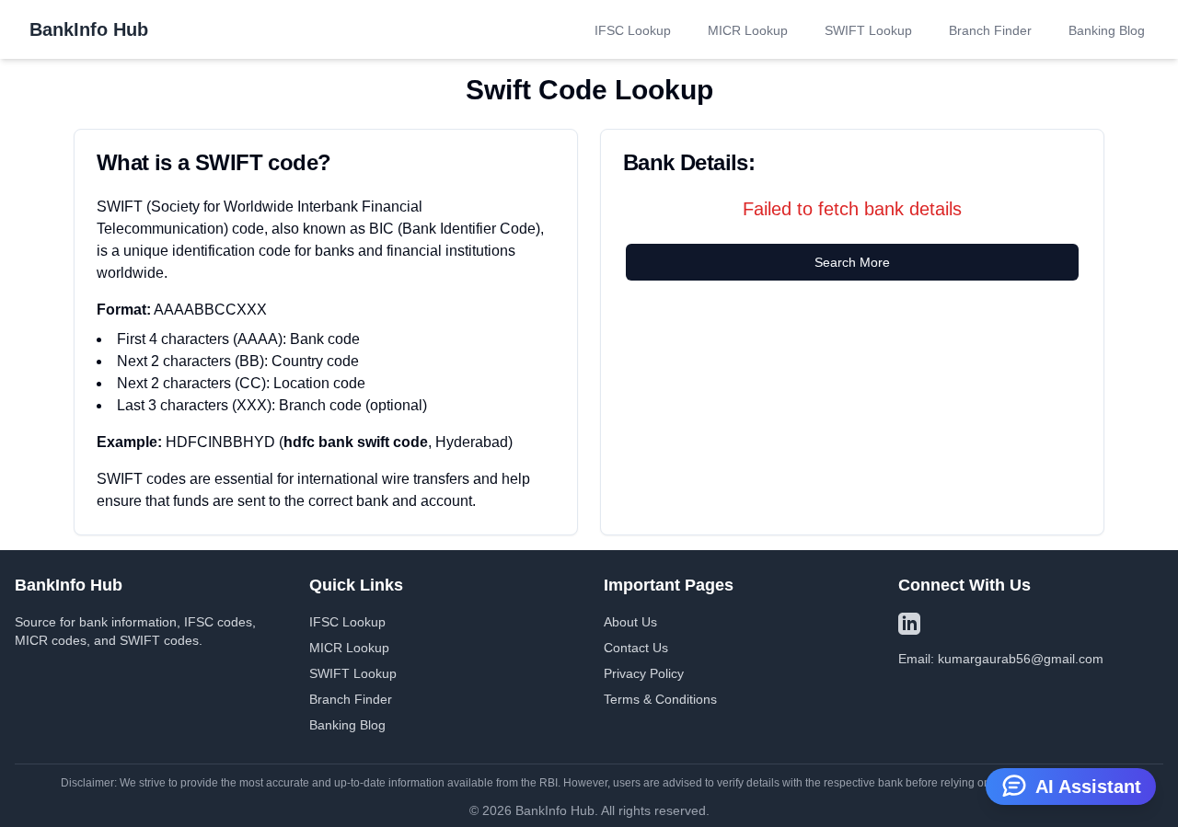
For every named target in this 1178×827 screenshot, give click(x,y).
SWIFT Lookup (868, 30)
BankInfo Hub (88, 29)
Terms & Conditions (660, 699)
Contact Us (636, 647)
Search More (852, 262)
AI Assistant (1088, 786)
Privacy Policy (644, 673)
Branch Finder (990, 30)
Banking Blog (1106, 30)
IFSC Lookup (633, 30)
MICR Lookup (748, 30)
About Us (630, 622)
